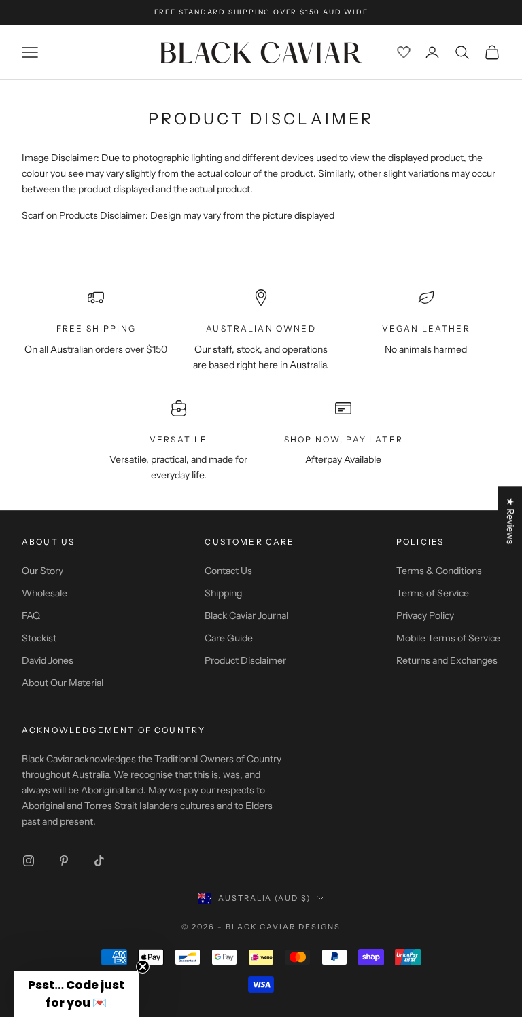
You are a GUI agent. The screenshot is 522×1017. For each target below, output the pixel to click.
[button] (76, 994)
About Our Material (62, 683)
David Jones (47, 660)
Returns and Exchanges (447, 660)
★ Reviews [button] (510, 520)
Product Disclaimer (245, 660)
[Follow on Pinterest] (64, 861)
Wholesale (44, 593)
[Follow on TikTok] (99, 861)
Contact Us (228, 571)
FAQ (31, 615)
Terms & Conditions (439, 571)
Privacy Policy (425, 615)
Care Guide (229, 638)
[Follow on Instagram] (28, 861)
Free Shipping (96, 328)
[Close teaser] (143, 967)
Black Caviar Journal (246, 615)
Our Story (42, 571)
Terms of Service (432, 593)
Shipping (223, 593)
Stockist (39, 638)
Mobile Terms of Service (448, 638)
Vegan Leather (426, 328)
